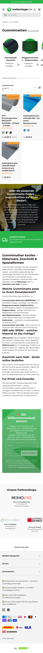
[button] (39, 9)
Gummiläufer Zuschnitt (11, 59)
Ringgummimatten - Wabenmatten (30, 59)
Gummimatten (14, 22)
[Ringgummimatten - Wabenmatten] (30, 46)
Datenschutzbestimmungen (27, 467)
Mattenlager (10, 638)
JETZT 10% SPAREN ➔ (29, 453)
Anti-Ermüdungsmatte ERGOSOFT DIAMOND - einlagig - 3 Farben (10, 121)
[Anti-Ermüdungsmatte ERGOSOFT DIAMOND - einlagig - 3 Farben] (11, 103)
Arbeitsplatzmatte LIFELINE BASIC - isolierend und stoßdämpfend (10, 167)
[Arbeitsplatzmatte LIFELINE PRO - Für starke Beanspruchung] (32, 103)
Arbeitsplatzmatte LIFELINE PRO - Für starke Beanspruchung (31, 119)
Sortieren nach (7, 85)
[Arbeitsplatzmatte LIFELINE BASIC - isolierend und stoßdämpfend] (11, 151)
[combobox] (21, 15)
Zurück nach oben (22, 547)
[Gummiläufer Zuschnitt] (10, 46)
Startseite (5, 22)
